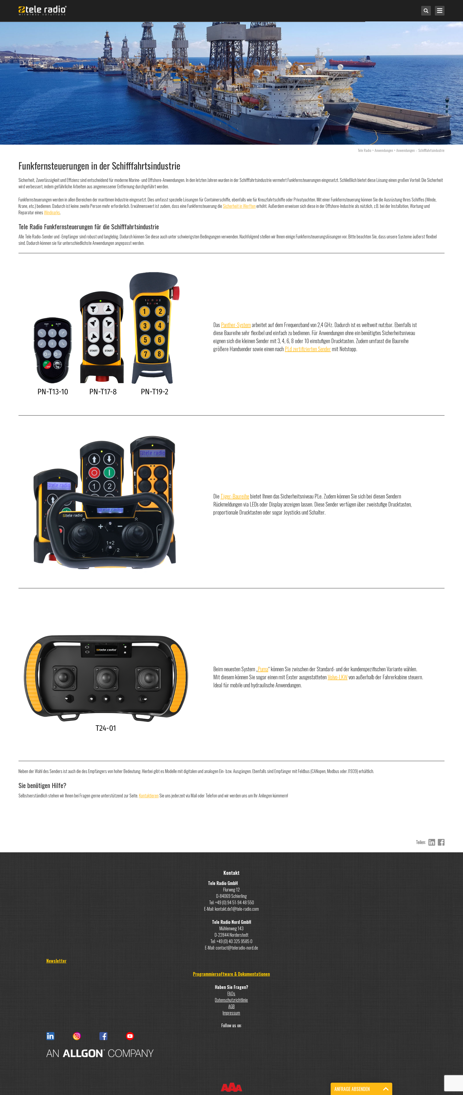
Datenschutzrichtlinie (231, 1000)
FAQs (231, 993)
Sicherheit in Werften (239, 206)
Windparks (52, 212)
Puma (263, 669)
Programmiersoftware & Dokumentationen (231, 974)
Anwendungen (384, 150)
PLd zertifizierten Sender (308, 349)
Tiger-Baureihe (235, 496)
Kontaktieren (149, 795)
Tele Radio (364, 150)
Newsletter (56, 961)
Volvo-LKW (338, 677)
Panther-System (236, 325)
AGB (231, 1006)
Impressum (231, 1013)
